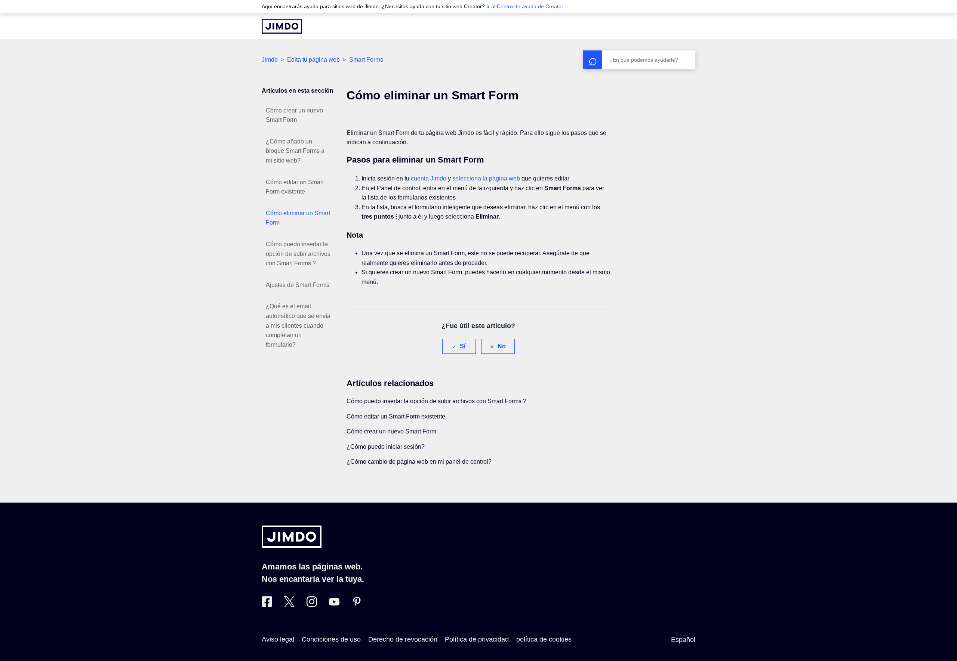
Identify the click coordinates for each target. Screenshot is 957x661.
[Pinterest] (356, 604)
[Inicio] (282, 26)
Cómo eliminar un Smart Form (298, 218)
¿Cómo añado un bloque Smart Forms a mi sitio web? (295, 151)
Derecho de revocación (402, 639)
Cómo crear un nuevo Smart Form (294, 115)
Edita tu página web (313, 59)
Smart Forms (366, 59)
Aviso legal (278, 639)
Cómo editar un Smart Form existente (295, 187)
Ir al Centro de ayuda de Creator (524, 6)
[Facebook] (267, 604)
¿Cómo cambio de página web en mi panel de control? (419, 461)
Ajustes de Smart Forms (297, 285)
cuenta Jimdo (428, 178)
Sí (462, 346)
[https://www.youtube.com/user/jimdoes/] (334, 604)
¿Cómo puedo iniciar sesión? (386, 447)
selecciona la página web (486, 178)
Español (683, 639)
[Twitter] (289, 604)
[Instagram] (312, 604)
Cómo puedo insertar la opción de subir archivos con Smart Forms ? (298, 253)
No (502, 346)
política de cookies (544, 639)
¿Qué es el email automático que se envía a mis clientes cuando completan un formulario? (298, 325)
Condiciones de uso (331, 639)
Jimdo (270, 59)
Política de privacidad (477, 639)
